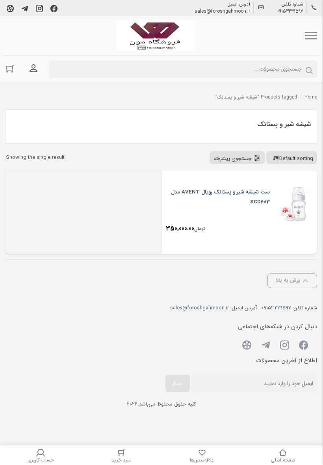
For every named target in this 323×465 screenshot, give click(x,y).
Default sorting (296, 158)
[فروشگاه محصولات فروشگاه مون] (155, 35)
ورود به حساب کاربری (33, 68)
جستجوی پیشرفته (232, 158)
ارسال (178, 383)
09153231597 (290, 11)
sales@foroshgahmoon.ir (222, 11)
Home (310, 97)
